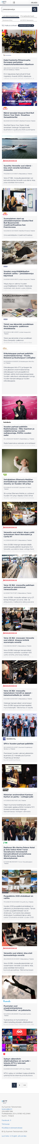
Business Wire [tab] (7, 20)
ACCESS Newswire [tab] (26, 20)
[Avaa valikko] (14, 2)
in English (13, 1136)
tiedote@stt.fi (7, 1109)
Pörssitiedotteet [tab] (27, 16)
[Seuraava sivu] (19, 1085)
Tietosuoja (5, 1124)
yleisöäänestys (25, 25)
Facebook (5, 1120)
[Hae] (34, 9)
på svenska (22, 1136)
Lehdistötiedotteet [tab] (11, 16)
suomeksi (5, 1136)
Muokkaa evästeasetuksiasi (12, 1128)
